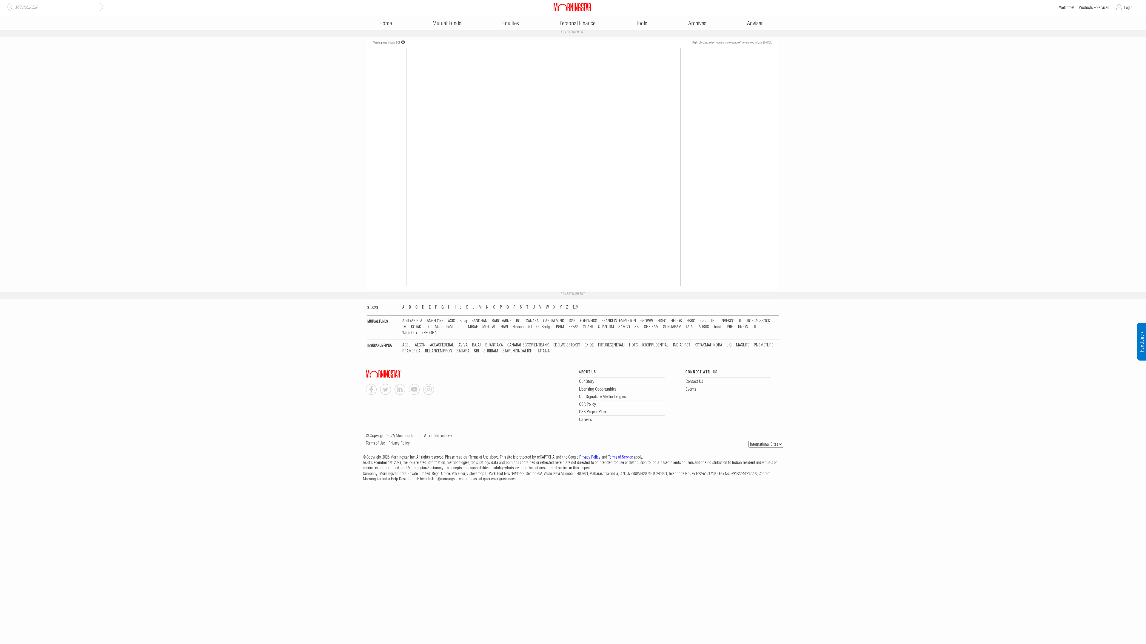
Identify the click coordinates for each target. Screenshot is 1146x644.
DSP (572, 321)
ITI (741, 321)
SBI (637, 327)
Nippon (518, 327)
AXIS (451, 321)
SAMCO (624, 327)
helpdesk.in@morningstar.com (443, 479)
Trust (717, 327)
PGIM (560, 327)
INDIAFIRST (681, 345)
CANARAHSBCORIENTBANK (528, 345)
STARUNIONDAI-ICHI (518, 351)
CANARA (532, 321)
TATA (689, 327)
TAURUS (703, 327)
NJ (530, 327)
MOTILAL (489, 327)
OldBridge (544, 327)
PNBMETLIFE (763, 345)
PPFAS (573, 327)
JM (404, 327)
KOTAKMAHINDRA (708, 345)
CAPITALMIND (553, 321)
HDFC (661, 321)
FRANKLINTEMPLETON (619, 321)
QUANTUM (606, 327)
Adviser (755, 23)
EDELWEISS (588, 321)
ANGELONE (435, 321)
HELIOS (676, 321)
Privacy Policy (399, 443)
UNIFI (730, 327)
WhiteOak (409, 333)
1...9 (575, 307)
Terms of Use (375, 443)
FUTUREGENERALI (611, 345)
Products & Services (1094, 7)
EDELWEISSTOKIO (566, 345)
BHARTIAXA (494, 345)
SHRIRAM (651, 327)
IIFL (713, 321)
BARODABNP (502, 321)
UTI (755, 327)
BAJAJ (476, 345)
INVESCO (727, 321)
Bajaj (463, 321)
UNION (743, 327)
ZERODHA (429, 333)
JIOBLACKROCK (758, 321)
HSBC (690, 321)
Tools (641, 23)
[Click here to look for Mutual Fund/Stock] (11, 7)
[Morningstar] (396, 374)
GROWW (646, 321)
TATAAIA (544, 351)
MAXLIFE (742, 345)
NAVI (504, 327)
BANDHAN (479, 321)
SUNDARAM (672, 327)
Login (1128, 7)
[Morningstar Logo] (572, 7)
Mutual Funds (446, 23)
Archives (697, 23)
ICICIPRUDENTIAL (655, 345)
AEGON (420, 345)
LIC (428, 327)
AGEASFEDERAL (442, 345)
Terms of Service (620, 457)
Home (385, 23)
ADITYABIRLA (412, 321)
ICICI (703, 321)
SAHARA (463, 351)
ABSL (406, 345)
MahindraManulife (449, 327)
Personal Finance (577, 23)
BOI (518, 321)
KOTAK (416, 327)
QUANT (588, 327)
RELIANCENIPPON (438, 351)
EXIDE (589, 345)
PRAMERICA (411, 351)
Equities (510, 23)
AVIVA (463, 345)
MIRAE (473, 327)
